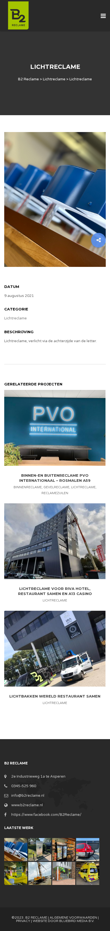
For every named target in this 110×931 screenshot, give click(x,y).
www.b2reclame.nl (27, 805)
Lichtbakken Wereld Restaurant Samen (54, 696)
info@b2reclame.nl (27, 795)
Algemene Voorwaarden (73, 917)
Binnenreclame (28, 487)
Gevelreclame (56, 487)
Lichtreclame (15, 318)
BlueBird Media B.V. (76, 921)
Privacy (23, 921)
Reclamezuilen (54, 493)
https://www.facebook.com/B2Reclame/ (46, 814)
